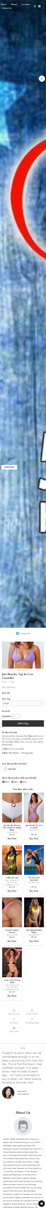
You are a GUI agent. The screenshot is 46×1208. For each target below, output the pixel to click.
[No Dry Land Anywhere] (34, 860)
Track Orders (32, 1013)
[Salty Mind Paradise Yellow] (34, 912)
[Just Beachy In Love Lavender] (34, 807)
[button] (11, 769)
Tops (12, 681)
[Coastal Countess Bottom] (12, 912)
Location (25, 4)
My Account (14, 1013)
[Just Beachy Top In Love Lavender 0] (23, 655)
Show (41, 1203)
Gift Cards (14, 1031)
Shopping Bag (32, 1022)
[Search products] (41, 78)
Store (4, 681)
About (14, 4)
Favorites (14, 1022)
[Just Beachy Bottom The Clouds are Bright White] (12, 807)
